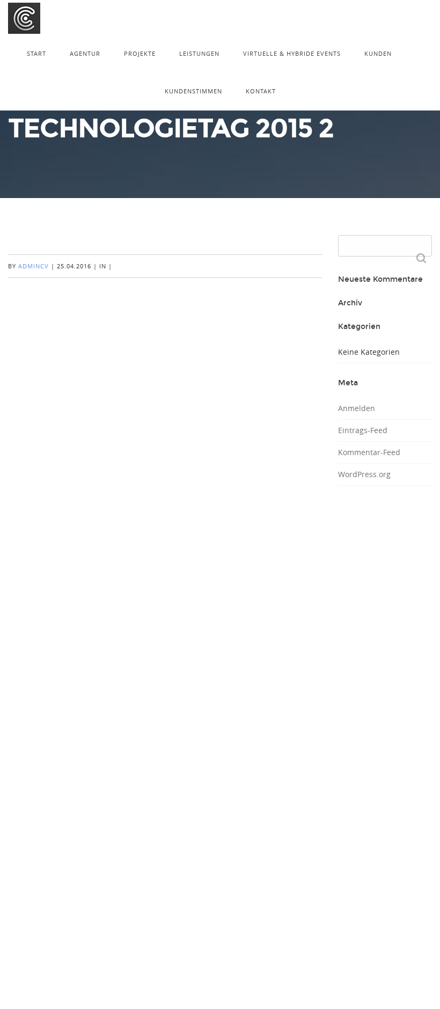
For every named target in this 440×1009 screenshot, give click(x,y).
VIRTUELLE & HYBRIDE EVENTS (292, 53)
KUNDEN (378, 53)
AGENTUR (85, 53)
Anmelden (356, 408)
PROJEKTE (140, 53)
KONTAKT (261, 91)
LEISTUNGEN (199, 53)
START (36, 53)
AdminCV (33, 266)
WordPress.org (364, 474)
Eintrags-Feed (362, 430)
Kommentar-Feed (369, 452)
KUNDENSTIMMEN (193, 91)
